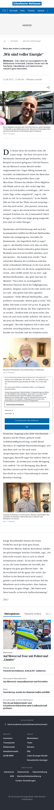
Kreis (22, 10)
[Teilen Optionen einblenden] (48, 87)
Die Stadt (13, 10)
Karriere (30, 747)
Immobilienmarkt (10, 751)
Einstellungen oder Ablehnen (26, 420)
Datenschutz (23, 772)
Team (29, 743)
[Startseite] (5, 41)
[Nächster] (49, 614)
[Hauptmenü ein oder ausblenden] (4, 10)
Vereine (40, 10)
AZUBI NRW (8, 756)
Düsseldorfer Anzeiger (37, 760)
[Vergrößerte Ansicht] (27, 108)
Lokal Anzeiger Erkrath (37, 756)
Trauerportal (9, 743)
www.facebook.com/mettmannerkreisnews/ (27, 724)
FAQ (28, 751)
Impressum (9, 772)
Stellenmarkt (9, 747)
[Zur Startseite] (27, 3)
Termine (31, 10)
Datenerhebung (40, 772)
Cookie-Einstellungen (25, 780)
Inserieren (7, 738)
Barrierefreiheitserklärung (29, 776)
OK (27, 427)
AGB (12, 776)
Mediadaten (32, 738)
